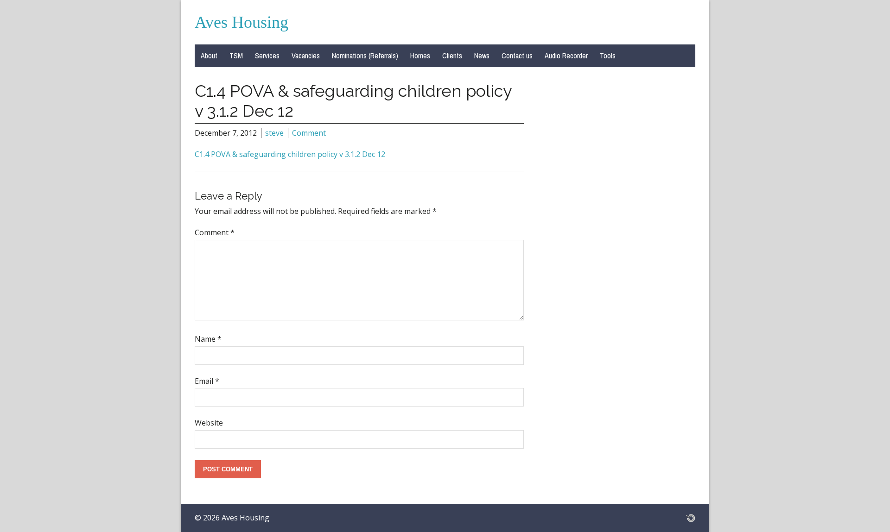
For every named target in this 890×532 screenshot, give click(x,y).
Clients (452, 55)
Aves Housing (241, 22)
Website (209, 423)
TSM (236, 55)
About (209, 55)
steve (274, 133)
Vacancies (306, 55)
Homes (420, 55)
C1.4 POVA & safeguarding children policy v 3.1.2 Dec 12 (290, 154)
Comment (309, 133)
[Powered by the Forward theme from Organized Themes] (690, 518)
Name (208, 339)
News (482, 55)
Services (267, 55)
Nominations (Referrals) (365, 55)
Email (207, 381)
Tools (608, 55)
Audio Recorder (566, 55)
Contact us (517, 55)
